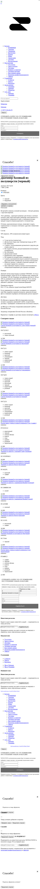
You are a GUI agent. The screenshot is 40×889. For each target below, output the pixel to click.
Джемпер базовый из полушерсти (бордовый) (15, 533)
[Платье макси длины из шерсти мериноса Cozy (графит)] (15, 420)
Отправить (20, 133)
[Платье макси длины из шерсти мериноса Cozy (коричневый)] (15, 546)
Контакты (11, 83)
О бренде (11, 80)
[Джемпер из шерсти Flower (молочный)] (15, 461)
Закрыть (3, 112)
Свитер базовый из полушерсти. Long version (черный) (18, 325)
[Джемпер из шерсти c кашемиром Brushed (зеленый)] (15, 479)
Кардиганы (11, 53)
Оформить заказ (6, 823)
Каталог (7, 46)
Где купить (11, 64)
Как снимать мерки (14, 73)
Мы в (9, 665)
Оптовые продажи (14, 71)
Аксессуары (12, 58)
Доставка (11, 68)
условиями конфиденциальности (20, 139)
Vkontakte (11, 86)
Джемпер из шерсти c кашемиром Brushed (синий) (17, 499)
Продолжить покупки (7, 176)
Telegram (11, 88)
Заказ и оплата (12, 66)
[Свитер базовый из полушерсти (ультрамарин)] (15, 366)
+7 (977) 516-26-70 (6, 110)
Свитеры (11, 49)
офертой (26, 850)
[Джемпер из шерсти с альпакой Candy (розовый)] (15, 448)
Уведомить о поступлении (8, 204)
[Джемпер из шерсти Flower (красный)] (15, 512)
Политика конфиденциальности (18, 75)
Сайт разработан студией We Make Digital (10, 691)
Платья (10, 54)
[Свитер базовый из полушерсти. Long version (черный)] (15, 322)
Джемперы (11, 51)
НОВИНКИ (12, 47)
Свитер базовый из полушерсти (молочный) (15, 343)
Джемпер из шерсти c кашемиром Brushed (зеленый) (17, 482)
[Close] (39, 0)
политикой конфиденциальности (11, 850)
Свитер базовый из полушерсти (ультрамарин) (15, 370)
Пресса (10, 81)
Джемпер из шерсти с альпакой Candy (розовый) (16, 451)
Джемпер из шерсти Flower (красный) (13, 515)
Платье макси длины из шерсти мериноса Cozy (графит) (18, 423)
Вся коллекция (12, 61)
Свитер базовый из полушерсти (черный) (14, 396)
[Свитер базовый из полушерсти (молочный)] (15, 340)
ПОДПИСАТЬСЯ (23, 627)
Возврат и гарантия (14, 70)
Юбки (10, 56)
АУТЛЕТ (11, 59)
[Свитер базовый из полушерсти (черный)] (15, 393)
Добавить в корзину (7, 206)
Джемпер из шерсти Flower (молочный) (13, 464)
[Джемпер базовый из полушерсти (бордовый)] (15, 530)
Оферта (10, 76)
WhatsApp (11, 90)
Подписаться (20, 606)
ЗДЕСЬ (36, 315)
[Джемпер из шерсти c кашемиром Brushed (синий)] (15, 495)
